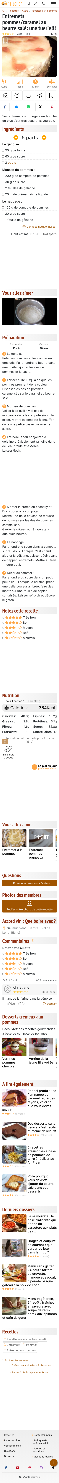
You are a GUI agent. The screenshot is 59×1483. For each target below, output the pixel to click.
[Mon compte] (35, 3)
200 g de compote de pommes (27, 176)
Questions (9, 1451)
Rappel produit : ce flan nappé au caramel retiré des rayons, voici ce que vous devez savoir (29, 1100)
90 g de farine (15, 150)
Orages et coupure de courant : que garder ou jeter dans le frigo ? (42, 1246)
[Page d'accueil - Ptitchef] (3, 10)
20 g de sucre (15, 213)
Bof (25, 633)
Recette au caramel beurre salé (26, 1339)
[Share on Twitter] (40, 107)
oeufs (12, 162)
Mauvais (28, 638)
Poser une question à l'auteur (31, 883)
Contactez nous (43, 1435)
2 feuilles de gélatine (20, 188)
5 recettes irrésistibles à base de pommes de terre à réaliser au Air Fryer (42, 1155)
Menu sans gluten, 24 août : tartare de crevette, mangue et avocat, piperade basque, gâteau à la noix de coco (29, 1275)
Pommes (31, 1344)
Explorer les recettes (16, 1360)
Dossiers (9, 1456)
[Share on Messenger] (16, 107)
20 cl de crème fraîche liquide (26, 194)
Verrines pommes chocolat (9, 1062)
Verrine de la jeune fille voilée (41, 1060)
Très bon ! (29, 617)
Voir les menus (12, 1445)
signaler (51, 1003)
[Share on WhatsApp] (28, 107)
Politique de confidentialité (40, 1442)
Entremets (13, 1344)
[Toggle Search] (44, 3)
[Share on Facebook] (5, 107)
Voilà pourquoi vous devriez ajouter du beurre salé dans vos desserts (41, 1183)
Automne (46, 1365)
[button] (6, 56)
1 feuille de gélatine (19, 220)
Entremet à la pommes (12, 851)
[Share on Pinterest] (52, 107)
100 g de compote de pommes (27, 207)
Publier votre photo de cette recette (29, 909)
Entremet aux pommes (21, 1350)
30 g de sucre (15, 182)
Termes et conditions (38, 1450)
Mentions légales (43, 1456)
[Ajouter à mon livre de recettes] (51, 95)
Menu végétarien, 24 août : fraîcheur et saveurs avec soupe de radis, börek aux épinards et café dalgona (29, 1308)
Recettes (9, 1435)
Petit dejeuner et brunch (36, 1372)
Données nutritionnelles (40, 226)
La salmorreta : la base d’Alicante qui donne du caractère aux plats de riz (42, 1223)
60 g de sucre (15, 156)
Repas (15, 1372)
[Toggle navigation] (53, 4)
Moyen (27, 628)
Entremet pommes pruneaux (36, 853)
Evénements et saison (24, 1365)
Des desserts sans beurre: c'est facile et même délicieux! (42, 1127)
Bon (25, 622)
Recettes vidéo (12, 1440)
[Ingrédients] (5, 741)
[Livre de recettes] (28, 3)
